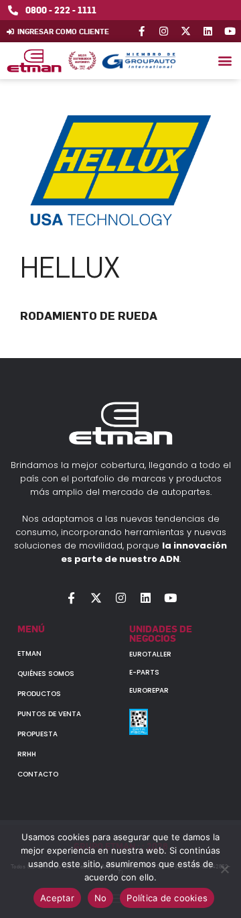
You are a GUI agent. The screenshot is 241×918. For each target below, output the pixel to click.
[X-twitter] (186, 31)
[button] (225, 61)
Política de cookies (167, 898)
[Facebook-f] (142, 31)
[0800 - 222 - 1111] (13, 10)
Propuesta (37, 734)
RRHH (26, 754)
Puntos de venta (49, 714)
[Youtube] (230, 31)
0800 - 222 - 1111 (60, 9)
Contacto (37, 774)
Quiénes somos (45, 674)
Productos (39, 694)
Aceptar (57, 898)
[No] (224, 869)
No (100, 898)
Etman (29, 653)
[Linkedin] (208, 31)
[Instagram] (164, 31)
